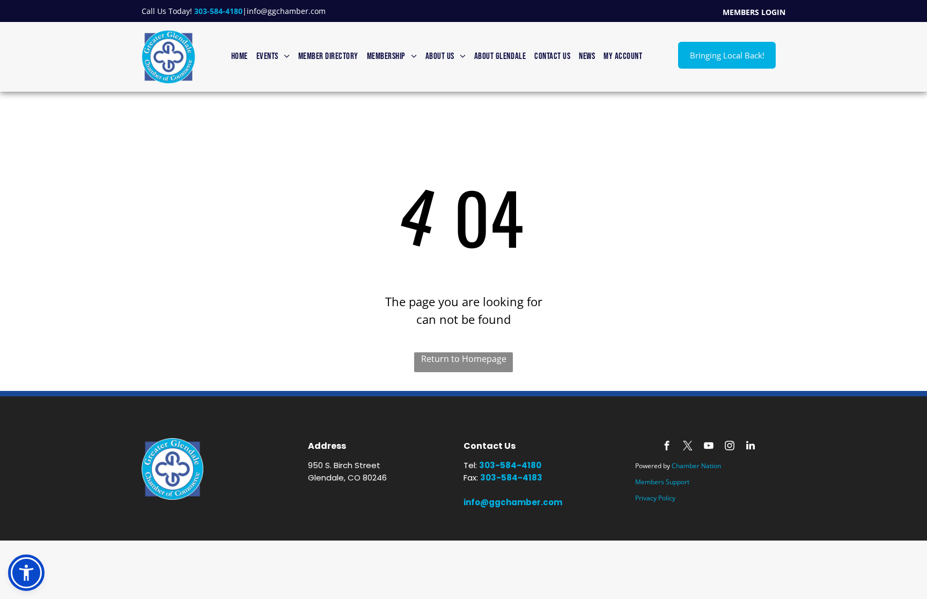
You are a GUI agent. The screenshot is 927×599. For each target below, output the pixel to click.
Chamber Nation (696, 465)
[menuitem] (239, 57)
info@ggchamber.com (286, 11)
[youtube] (708, 447)
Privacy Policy (655, 497)
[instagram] (729, 447)
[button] (26, 572)
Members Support (662, 481)
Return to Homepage (463, 359)
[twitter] (687, 447)
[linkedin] (750, 447)
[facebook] (666, 447)
